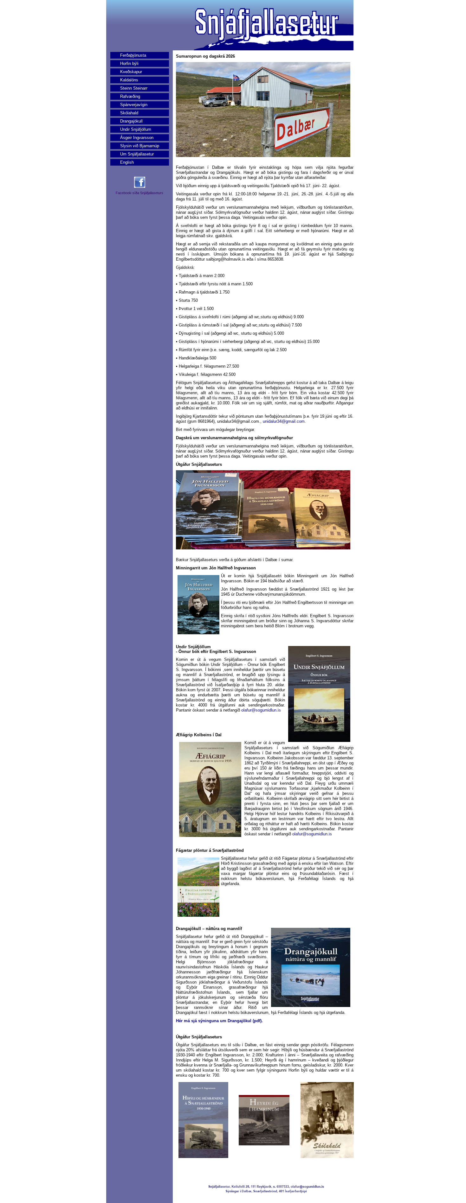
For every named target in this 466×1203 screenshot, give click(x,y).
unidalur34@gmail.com (284, 421)
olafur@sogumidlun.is (261, 710)
